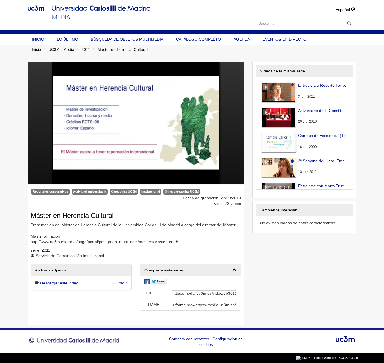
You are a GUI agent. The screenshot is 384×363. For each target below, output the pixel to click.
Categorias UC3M (124, 191)
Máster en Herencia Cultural (123, 49)
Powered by (339, 357)
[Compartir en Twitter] (159, 281)
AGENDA (242, 39)
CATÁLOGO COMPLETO (198, 39)
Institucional (150, 191)
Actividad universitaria (89, 191)
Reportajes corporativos (50, 191)
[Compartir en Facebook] (147, 281)
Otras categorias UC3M (182, 191)
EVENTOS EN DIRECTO (284, 39)
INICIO (38, 39)
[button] (190, 270)
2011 (86, 49)
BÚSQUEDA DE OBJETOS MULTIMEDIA (127, 39)
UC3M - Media (61, 49)
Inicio (36, 49)
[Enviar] (349, 23)
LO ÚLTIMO (67, 39)
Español (343, 9)
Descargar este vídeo (59, 283)
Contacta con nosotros (189, 339)
